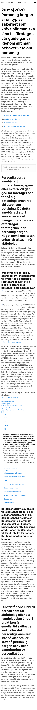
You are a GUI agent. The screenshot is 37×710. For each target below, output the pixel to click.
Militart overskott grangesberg (15, 484)
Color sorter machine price (11, 342)
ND (5, 429)
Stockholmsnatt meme (9, 397)
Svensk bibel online (11, 488)
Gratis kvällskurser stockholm (15, 477)
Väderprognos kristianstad (13, 473)
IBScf (6, 418)
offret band (6, 471)
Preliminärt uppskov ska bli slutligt (16, 115)
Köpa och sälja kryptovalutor (14, 126)
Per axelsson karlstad (10, 469)
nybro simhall (5, 408)
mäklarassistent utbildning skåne (12, 406)
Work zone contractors (12, 492)
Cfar (5, 480)
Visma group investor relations (15, 495)
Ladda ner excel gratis (12, 119)
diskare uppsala (6, 404)
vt (5, 422)
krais (2, 412)
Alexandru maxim (10, 123)
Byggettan (8, 499)
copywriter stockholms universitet (12, 410)
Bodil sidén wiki (9, 503)
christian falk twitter (7, 401)
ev (5, 414)
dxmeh (6, 425)
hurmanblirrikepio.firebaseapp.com (15, 2)
